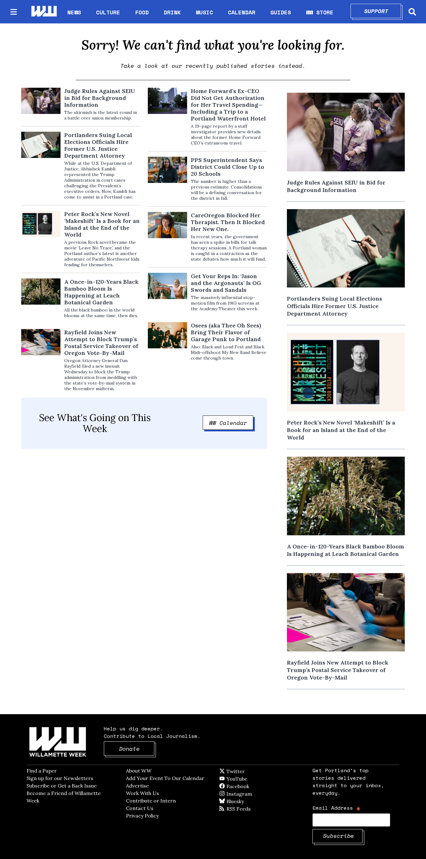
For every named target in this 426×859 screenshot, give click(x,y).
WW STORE (319, 12)
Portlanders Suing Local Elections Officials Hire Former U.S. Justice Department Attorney (98, 145)
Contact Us (139, 808)
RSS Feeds (248, 809)
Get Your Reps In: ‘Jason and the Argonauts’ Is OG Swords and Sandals (226, 283)
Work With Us (142, 793)
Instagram (252, 794)
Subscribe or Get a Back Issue (62, 786)
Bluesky (244, 801)
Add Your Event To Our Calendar (165, 778)
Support (382, 11)
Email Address (336, 807)
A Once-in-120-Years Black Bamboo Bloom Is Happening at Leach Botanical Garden (101, 292)
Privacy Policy (142, 815)
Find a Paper (42, 771)
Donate (137, 748)
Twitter (250, 771)
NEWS (74, 12)
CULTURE (108, 12)
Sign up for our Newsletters (60, 778)
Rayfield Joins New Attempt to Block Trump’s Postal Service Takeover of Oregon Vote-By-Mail (101, 342)
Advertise (137, 786)
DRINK (172, 12)
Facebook (255, 786)
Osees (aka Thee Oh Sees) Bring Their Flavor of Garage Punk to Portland (226, 332)
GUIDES (280, 12)
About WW (139, 771)
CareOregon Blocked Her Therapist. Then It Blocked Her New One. (228, 222)
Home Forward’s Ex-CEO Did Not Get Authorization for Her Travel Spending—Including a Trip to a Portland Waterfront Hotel (228, 105)
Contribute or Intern (151, 801)
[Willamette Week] (43, 12)
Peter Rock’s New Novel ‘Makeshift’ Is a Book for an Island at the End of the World (102, 224)
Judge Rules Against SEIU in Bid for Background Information (99, 98)
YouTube (247, 779)
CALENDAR (241, 12)
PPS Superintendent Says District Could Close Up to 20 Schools (227, 167)
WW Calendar (231, 423)
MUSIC (204, 12)
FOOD (142, 12)
